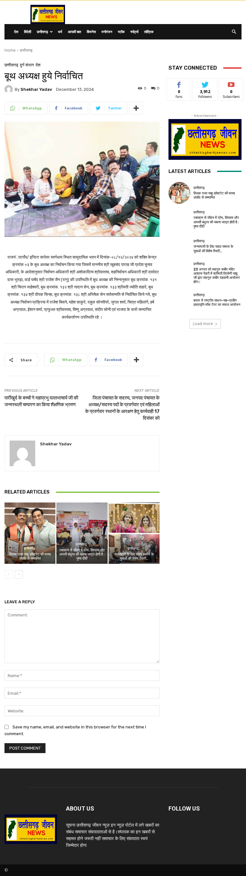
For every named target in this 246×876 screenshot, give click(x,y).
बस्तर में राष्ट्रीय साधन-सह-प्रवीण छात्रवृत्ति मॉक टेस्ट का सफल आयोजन (216, 302)
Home (10, 50)
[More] (136, 108)
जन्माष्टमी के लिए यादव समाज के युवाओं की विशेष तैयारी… (134, 556)
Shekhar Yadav (36, 89)
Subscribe (231, 83)
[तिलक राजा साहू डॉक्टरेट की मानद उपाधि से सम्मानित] (29, 533)
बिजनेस (91, 31)
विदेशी (27, 31)
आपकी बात (74, 31)
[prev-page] (8, 574)
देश (16, 31)
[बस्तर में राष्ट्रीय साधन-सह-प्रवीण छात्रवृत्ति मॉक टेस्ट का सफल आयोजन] (179, 300)
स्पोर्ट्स (134, 31)
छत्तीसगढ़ (42, 31)
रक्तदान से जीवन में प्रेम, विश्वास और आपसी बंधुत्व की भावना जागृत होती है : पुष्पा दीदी (82, 554)
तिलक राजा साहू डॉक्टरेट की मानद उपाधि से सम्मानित (30, 556)
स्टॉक (121, 31)
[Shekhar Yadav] (9, 89)
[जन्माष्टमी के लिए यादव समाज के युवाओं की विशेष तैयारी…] (134, 533)
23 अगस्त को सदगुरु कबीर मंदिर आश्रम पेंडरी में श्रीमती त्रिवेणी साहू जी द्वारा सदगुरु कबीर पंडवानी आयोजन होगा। (216, 275)
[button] (234, 32)
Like (179, 83)
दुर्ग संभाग (27, 65)
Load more (203, 323)
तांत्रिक (148, 31)
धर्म (60, 31)
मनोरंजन (107, 31)
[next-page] (19, 574)
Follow (205, 83)
